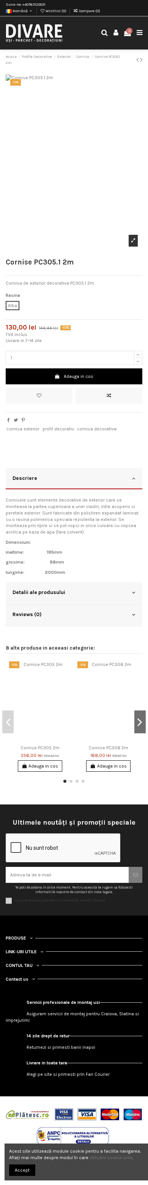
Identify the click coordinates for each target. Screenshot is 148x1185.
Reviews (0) (27, 614)
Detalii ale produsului (39, 592)
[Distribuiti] (8, 420)
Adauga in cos (78, 376)
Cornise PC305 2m (40, 747)
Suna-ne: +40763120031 (26, 4)
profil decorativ (58, 429)
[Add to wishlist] (39, 396)
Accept (22, 1170)
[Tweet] (16, 420)
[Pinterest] (23, 420)
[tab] (74, 479)
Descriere (25, 478)
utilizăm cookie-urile (111, 1157)
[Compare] (65, 684)
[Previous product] (138, 60)
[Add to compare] (109, 396)
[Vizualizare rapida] (65, 696)
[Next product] (141, 60)
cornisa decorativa (97, 429)
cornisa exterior (22, 429)
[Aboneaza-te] (135, 875)
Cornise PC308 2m (108, 747)
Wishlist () (56, 11)
